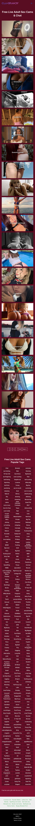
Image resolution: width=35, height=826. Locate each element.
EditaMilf (17, 205)
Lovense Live (7, 799)
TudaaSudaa (17, 135)
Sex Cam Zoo (26, 802)
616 (20, 449)
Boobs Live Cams (17, 804)
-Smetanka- (17, 82)
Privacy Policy (17, 818)
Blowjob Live (7, 804)
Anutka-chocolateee (17, 223)
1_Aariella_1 (17, 29)
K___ (17, 276)
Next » (25, 449)
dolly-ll (17, 399)
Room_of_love (17, 241)
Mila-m (17, 188)
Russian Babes (16, 799)
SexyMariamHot (17, 329)
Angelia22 (17, 258)
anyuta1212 (17, 435)
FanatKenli (17, 293)
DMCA (17, 816)
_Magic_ (17, 64)
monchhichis (17, 46)
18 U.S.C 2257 (17, 814)
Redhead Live (27, 804)
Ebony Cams (11, 806)
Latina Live (25, 799)
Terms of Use (17, 820)
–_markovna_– (17, 99)
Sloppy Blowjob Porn (22, 806)
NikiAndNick (17, 417)
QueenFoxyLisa (17, 152)
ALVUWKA (17, 364)
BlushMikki (18, 311)
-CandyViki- (17, 117)
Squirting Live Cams (15, 802)
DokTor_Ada (17, 382)
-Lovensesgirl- (17, 346)
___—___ (17, 170)
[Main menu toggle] (31, 3)
